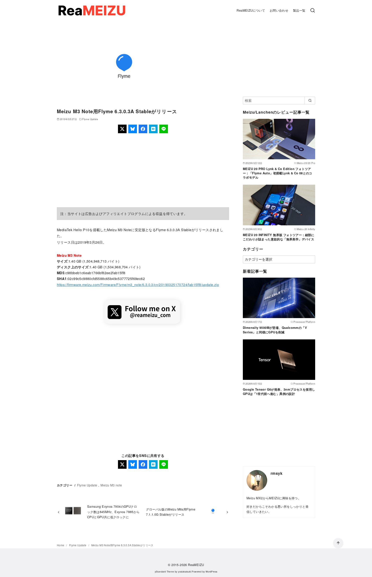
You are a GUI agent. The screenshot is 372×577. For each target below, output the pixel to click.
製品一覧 (299, 10)
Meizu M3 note (111, 485)
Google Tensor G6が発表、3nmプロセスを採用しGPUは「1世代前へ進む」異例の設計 (279, 391)
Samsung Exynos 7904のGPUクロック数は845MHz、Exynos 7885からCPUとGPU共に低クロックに (113, 511)
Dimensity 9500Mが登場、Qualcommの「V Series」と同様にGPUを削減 (275, 329)
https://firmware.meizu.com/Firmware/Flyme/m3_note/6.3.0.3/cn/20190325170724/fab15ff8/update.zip (138, 284)
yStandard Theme (164, 571)
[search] (310, 100)
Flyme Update (90, 119)
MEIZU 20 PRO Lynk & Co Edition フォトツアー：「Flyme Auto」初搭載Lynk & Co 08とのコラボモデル (277, 173)
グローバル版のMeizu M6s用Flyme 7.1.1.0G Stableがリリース (170, 512)
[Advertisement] (143, 170)
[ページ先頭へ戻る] (338, 543)
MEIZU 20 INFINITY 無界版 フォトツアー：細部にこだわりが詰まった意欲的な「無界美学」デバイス (278, 237)
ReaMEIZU (196, 564)
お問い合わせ (279, 10)
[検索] (312, 10)
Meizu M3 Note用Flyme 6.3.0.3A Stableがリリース (122, 545)
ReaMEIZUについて (251, 10)
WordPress (211, 571)
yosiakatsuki (184, 571)
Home (61, 545)
